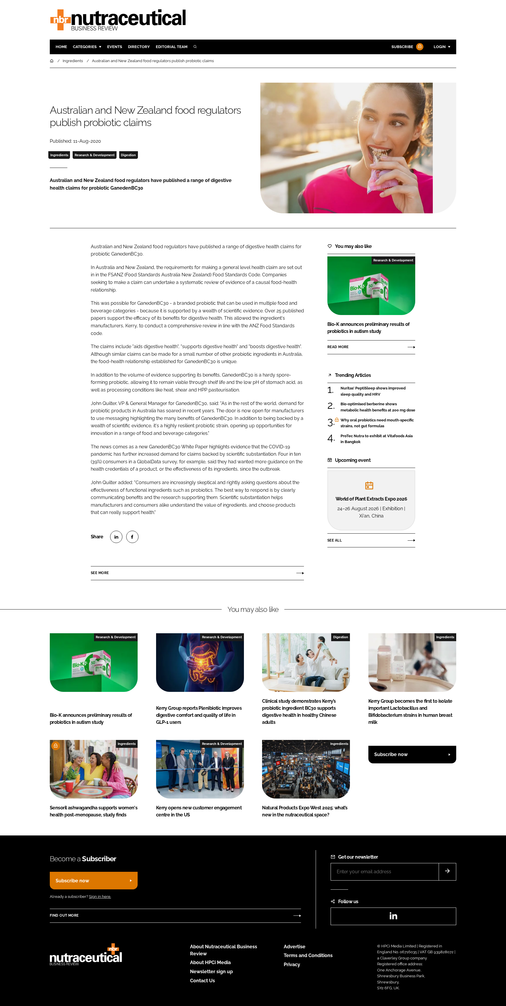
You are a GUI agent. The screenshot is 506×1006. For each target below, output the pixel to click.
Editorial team (171, 47)
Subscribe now (391, 754)
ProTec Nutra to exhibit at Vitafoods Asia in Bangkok (377, 438)
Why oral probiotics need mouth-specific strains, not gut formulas (377, 423)
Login (440, 47)
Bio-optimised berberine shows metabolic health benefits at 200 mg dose (378, 407)
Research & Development (94, 155)
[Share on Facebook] (132, 537)
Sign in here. (100, 896)
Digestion (128, 155)
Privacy (292, 964)
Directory (139, 47)
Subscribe (402, 47)
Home (61, 47)
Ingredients (59, 155)
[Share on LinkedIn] (116, 537)
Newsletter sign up (211, 971)
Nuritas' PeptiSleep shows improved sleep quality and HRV (373, 391)
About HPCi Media (210, 962)
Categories (85, 47)
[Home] (52, 61)
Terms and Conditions (308, 955)
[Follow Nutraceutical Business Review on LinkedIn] (393, 917)
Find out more (64, 915)
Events (114, 47)
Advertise (294, 946)
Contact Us (202, 980)
